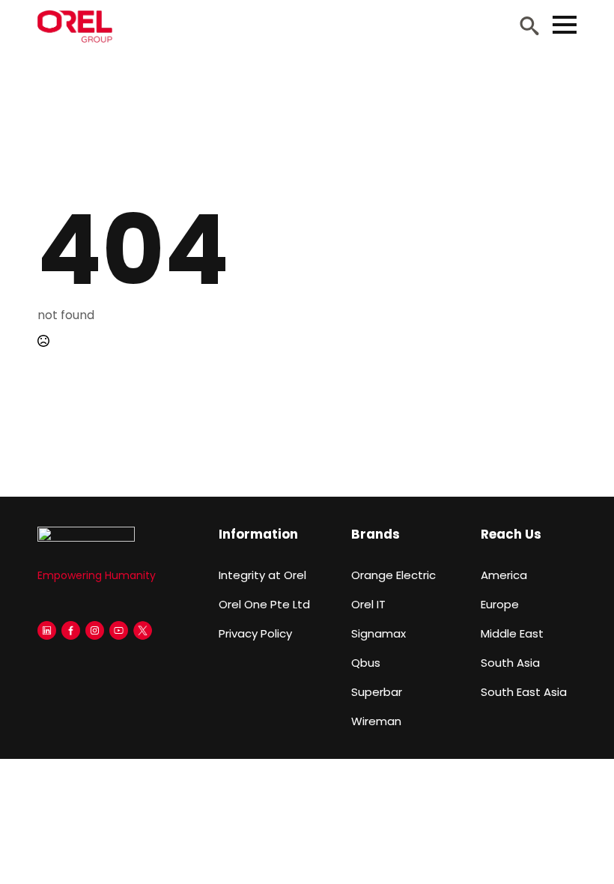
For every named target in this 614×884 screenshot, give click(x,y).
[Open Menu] (565, 25)
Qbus (365, 662)
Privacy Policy (255, 633)
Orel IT (368, 604)
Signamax (378, 633)
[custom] (46, 630)
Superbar (376, 692)
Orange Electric (393, 575)
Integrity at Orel (262, 575)
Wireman (376, 721)
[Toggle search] (529, 25)
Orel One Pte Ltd (264, 604)
